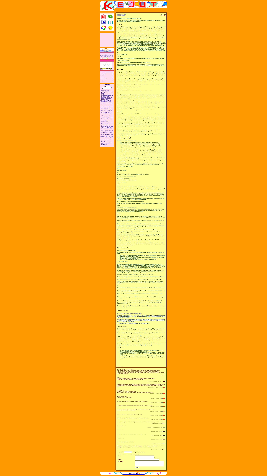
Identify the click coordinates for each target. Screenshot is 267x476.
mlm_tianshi (103, 74)
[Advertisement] (107, 40)
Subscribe (157, 458)
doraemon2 (103, 73)
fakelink (102, 75)
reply (162, 374)
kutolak (118, 28)
